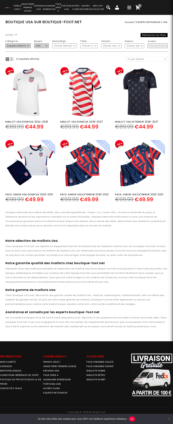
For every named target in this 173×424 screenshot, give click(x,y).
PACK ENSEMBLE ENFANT (100, 366)
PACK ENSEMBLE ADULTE (100, 361)
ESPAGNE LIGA (51, 370)
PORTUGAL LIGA (52, 384)
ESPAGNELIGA (38, 7)
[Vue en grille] (7, 59)
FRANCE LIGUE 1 (51, 361)
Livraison (6, 366)
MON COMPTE (8, 361)
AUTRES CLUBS (51, 388)
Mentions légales (11, 370)
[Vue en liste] (12, 59)
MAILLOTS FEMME (95, 370)
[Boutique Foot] (7, 7)
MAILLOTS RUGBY (95, 379)
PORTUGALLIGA (66, 7)
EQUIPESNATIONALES (85, 7)
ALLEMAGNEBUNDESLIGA (49, 7)
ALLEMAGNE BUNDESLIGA (57, 379)
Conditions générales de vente (19, 375)
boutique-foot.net (23, 246)
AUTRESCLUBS (75, 7)
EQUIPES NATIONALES (148, 22)
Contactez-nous (11, 388)
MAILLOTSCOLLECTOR (98, 7)
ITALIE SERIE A (50, 375)
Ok (132, 419)
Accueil (129, 22)
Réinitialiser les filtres (154, 35)
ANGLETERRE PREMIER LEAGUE (27, 7)
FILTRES (9, 35)
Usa (125, 246)
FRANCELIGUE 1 (17, 7)
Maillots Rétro (95, 375)
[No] (168, 419)
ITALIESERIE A (58, 7)
